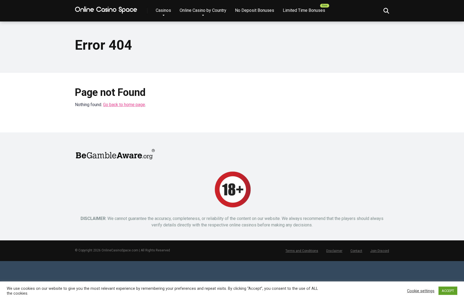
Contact (356, 251)
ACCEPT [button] (448, 291)
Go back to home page (124, 104)
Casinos (163, 10)
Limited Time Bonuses (304, 10)
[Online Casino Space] (106, 8)
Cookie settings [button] (420, 290)
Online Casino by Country (203, 10)
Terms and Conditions (301, 251)
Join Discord (379, 251)
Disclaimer (334, 251)
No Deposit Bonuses (254, 10)
